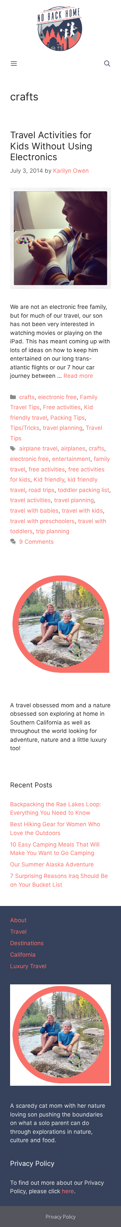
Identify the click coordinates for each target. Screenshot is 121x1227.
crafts (27, 397)
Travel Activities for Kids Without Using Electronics (51, 146)
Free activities (62, 407)
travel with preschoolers (42, 521)
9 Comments (36, 541)
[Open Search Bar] (107, 63)
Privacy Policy (61, 1216)
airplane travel (38, 448)
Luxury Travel (28, 966)
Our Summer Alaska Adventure (52, 864)
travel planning (62, 427)
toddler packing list (83, 490)
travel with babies (34, 510)
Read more (78, 375)
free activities (47, 469)
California (23, 954)
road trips (41, 490)
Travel (18, 931)
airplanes (73, 448)
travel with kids (82, 510)
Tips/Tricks (24, 427)
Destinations (27, 943)
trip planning (52, 531)
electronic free (57, 397)
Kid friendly (49, 479)
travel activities (30, 500)
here (68, 1191)
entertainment (71, 459)
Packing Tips (67, 417)
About (18, 920)
